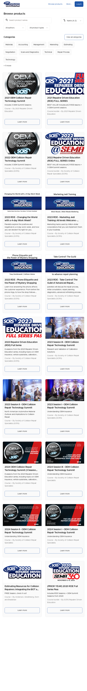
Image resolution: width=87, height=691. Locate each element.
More (68, 4)
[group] (43, 52)
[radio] (9, 44)
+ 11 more (7, 66)
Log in (79, 4)
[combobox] (15, 28)
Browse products (55, 4)
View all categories (73, 37)
